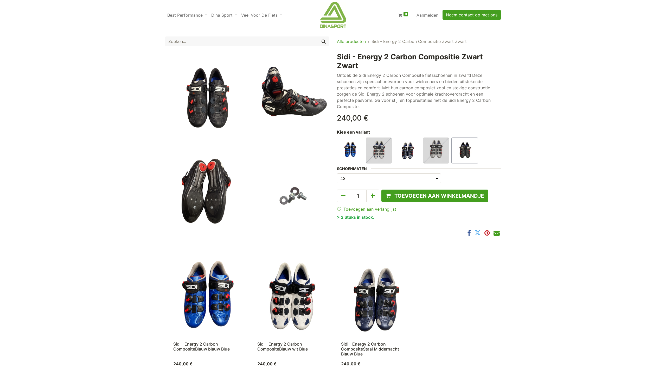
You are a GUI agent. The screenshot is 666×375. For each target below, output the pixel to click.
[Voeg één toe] (372, 196)
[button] (434, 196)
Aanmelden (427, 15)
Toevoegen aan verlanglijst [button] (369, 209)
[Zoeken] (323, 41)
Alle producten (351, 41)
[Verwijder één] (343, 196)
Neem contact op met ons (471, 14)
